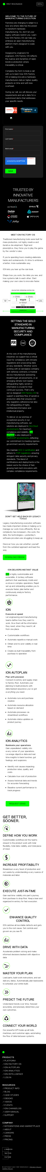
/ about (7, 1129)
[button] (40, 4)
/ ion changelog (12, 1108)
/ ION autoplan (11, 1067)
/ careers (8, 1132)
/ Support (8, 1115)
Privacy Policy (35, 1167)
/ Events (8, 1105)
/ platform (9, 1060)
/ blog (6, 1091)
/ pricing (8, 1139)
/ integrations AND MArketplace (21, 1126)
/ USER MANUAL (11, 1111)
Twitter (6, 1153)
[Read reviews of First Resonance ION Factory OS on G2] (11, 110)
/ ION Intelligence (13, 1074)
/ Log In (7, 1077)
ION (7, 574)
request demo (17, 803)
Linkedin (6, 1149)
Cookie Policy (7, 1168)
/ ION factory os (12, 1064)
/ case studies (11, 1095)
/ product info (11, 1088)
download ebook (15, 557)
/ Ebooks (8, 1098)
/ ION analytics (11, 1070)
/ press (7, 1136)
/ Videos (7, 1101)
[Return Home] (3, 1052)
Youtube (6, 1157)
